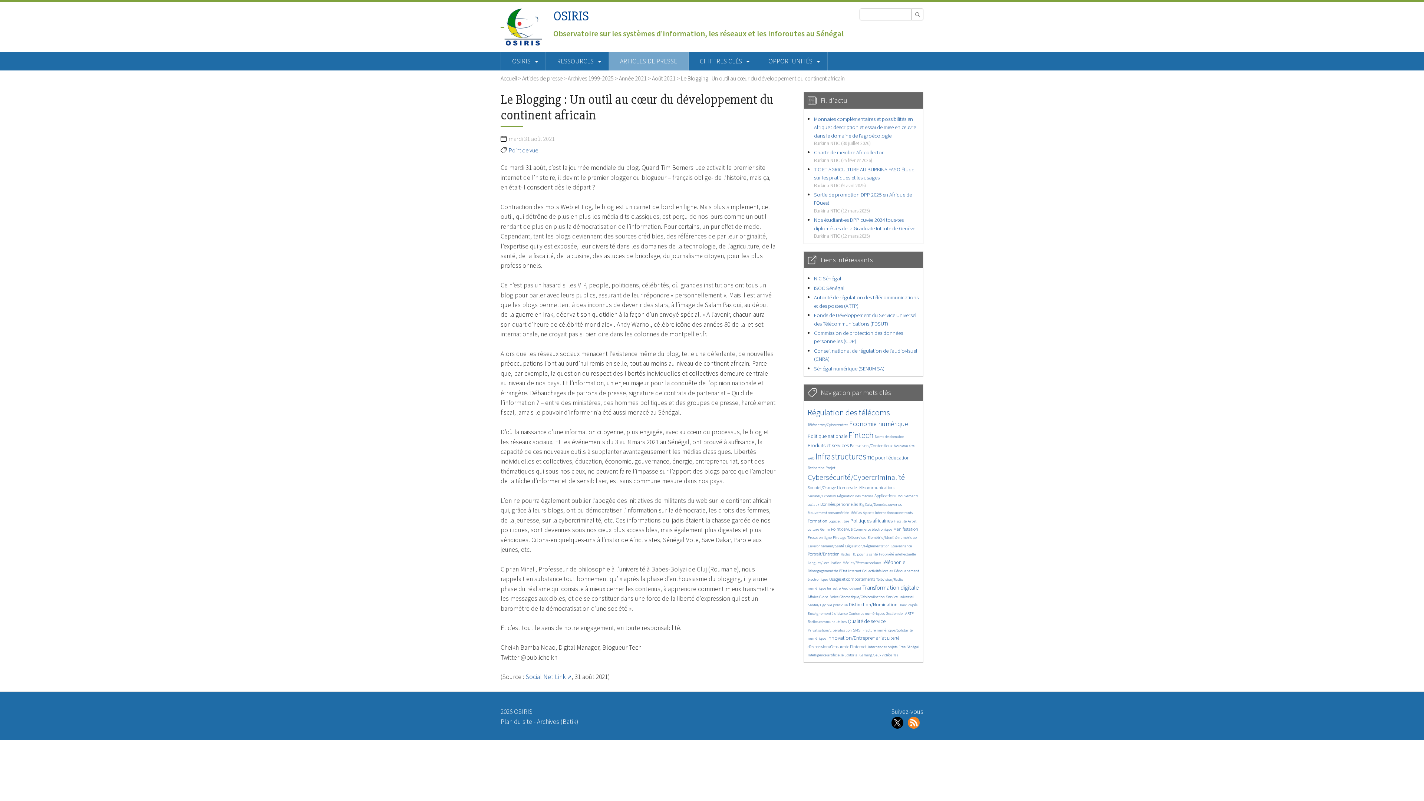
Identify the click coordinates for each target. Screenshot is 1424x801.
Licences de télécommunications (866, 487)
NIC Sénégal (827, 278)
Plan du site (516, 722)
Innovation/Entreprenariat (856, 637)
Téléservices (856, 537)
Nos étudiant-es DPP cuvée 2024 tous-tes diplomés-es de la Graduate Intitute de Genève (864, 227)
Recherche (816, 467)
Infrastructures (840, 456)
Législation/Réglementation (867, 546)
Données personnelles (839, 504)
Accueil (509, 78)
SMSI (857, 630)
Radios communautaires (827, 621)
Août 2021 (664, 78)
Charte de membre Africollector (849, 156)
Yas (895, 655)
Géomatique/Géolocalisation (862, 596)
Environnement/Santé (826, 546)
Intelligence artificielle (826, 655)
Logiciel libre (838, 521)
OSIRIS (571, 16)
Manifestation (905, 529)
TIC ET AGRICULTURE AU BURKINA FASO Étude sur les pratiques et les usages (864, 177)
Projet (830, 467)
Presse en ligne (820, 537)
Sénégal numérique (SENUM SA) (849, 368)
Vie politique (837, 605)
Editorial (851, 655)
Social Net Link (546, 677)
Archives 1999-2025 (591, 78)
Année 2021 (633, 78)
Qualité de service (867, 621)
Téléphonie (893, 562)
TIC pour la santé (864, 554)
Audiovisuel (851, 588)
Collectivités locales (877, 570)
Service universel (900, 596)
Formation (817, 521)
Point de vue (523, 150)
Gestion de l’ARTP (900, 613)
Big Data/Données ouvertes (880, 504)
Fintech (861, 435)
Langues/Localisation (824, 562)
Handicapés (908, 605)
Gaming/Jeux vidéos (876, 655)
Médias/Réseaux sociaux (862, 562)
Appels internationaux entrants (888, 512)
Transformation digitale (890, 587)
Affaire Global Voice (823, 596)
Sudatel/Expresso (822, 496)
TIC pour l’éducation (888, 458)
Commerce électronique (873, 529)
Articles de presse (648, 61)
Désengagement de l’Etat (827, 570)
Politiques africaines (871, 521)
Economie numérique (878, 423)
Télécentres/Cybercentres (828, 424)
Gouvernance (901, 546)
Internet (854, 570)
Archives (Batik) (557, 722)
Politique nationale (827, 436)
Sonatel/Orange (822, 487)
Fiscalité (900, 521)
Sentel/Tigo (817, 605)
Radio (845, 554)
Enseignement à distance (828, 613)
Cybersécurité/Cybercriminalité (856, 477)
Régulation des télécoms (849, 412)
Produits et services (828, 445)
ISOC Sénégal (829, 287)
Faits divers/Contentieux (871, 445)
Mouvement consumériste (828, 512)
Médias (856, 512)
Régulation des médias (855, 496)
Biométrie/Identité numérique (892, 537)
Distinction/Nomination (873, 604)
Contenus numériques (867, 613)
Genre (825, 529)
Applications (885, 495)
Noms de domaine (889, 436)
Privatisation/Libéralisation (830, 630)
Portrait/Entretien (824, 554)
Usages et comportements (852, 579)
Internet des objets (882, 647)
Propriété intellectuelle (897, 554)
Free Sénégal (909, 647)
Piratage (839, 537)
